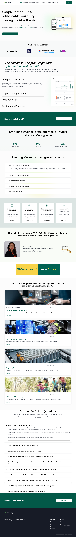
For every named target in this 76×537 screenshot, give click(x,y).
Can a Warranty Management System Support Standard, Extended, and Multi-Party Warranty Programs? (36, 463)
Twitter (53, 526)
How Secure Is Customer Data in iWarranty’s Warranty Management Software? (32, 469)
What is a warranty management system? (20, 425)
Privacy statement (68, 534)
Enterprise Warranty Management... (17, 310)
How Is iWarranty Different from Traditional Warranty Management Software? (32, 456)
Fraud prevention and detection (19, 186)
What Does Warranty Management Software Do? (23, 445)
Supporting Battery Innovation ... (16, 368)
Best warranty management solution (13, 307)
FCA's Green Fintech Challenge (25, 27)
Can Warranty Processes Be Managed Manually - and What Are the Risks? (31, 475)
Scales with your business (17, 180)
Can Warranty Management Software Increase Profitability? (26, 491)
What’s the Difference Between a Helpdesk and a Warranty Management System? (33, 480)
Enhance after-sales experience (19, 175)
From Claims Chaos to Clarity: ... (16, 339)
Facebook (53, 528)
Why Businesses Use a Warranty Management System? (25, 451)
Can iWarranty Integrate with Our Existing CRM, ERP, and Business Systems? (31, 486)
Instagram (54, 524)
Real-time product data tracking (19, 165)
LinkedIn (53, 522)
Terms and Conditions (60, 534)
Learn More (11, 220)
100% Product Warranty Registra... (16, 397)
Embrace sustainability (16, 191)
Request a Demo (10, 34)
